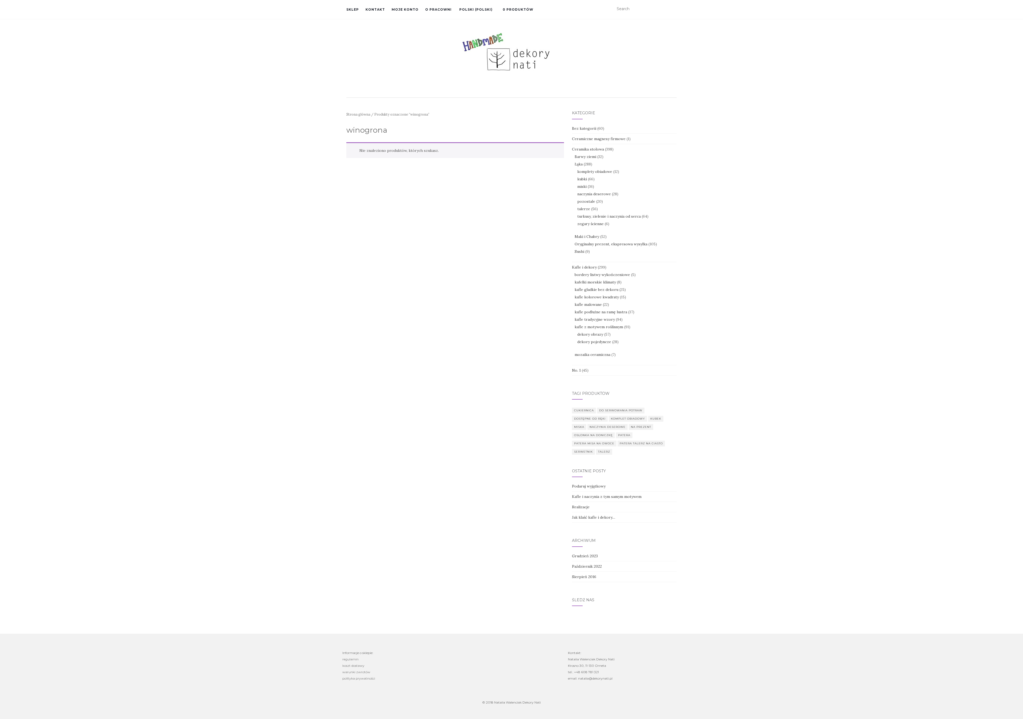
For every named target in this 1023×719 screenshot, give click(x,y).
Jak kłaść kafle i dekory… (593, 517)
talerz (604, 451)
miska (579, 427)
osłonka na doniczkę (593, 435)
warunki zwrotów (356, 672)
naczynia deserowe (594, 194)
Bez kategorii (584, 128)
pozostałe (586, 201)
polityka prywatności (358, 678)
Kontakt (375, 9)
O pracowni (438, 9)
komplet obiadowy (628, 418)
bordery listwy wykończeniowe (602, 274)
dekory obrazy (590, 334)
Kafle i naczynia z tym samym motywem (607, 496)
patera (624, 435)
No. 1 (576, 370)
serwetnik (583, 451)
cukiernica (584, 410)
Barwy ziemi (585, 156)
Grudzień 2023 (585, 556)
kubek (655, 418)
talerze (583, 208)
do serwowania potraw (620, 410)
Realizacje (581, 507)
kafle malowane (588, 304)
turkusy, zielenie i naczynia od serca (609, 216)
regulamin (350, 659)
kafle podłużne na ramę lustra (601, 312)
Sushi (579, 251)
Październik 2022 (587, 566)
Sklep (352, 9)
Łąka (579, 164)
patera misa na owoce (594, 443)
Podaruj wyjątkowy (589, 486)
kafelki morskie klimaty (595, 282)
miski (582, 186)
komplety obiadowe (594, 171)
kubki (582, 179)
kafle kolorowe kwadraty (597, 297)
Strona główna (358, 114)
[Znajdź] (673, 9)
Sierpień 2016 (584, 576)
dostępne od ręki (590, 418)
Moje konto (405, 9)
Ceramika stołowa (588, 149)
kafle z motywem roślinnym (599, 326)
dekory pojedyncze (594, 341)
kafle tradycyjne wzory (595, 319)
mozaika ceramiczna (592, 354)
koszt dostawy (353, 666)
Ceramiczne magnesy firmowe (599, 138)
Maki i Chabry (587, 236)
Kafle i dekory (584, 267)
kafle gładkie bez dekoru (596, 289)
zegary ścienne (590, 223)
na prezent (641, 427)
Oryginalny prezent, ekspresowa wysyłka (611, 244)
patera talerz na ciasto (641, 443)
